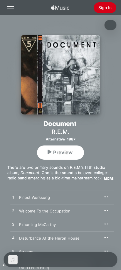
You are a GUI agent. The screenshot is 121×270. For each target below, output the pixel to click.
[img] (60, 7)
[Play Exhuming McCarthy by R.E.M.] (13, 224)
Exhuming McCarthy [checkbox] (37, 224)
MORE (109, 178)
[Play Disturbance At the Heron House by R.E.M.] (13, 238)
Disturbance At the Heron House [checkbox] (49, 238)
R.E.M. (61, 131)
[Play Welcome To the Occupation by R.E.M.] (13, 211)
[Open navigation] (10, 7)
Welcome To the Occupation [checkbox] (44, 211)
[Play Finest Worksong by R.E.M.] (13, 197)
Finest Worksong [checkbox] (34, 197)
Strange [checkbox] (26, 251)
